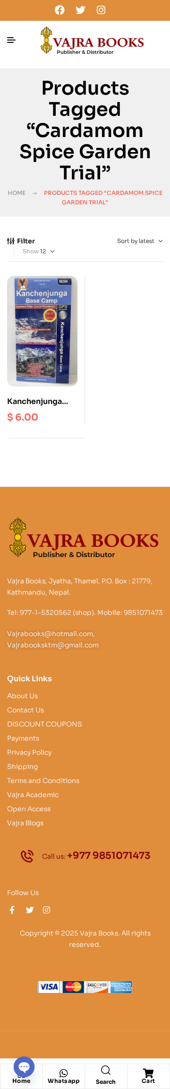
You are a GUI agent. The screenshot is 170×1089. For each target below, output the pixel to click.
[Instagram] (101, 10)
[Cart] (148, 1073)
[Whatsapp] (63, 1073)
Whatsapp (63, 1080)
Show (31, 251)
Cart (148, 1080)
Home (17, 192)
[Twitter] (80, 10)
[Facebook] (60, 10)
